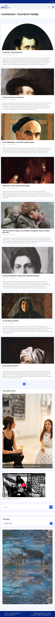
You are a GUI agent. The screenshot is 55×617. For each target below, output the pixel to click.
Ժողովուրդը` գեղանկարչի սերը (12, 52)
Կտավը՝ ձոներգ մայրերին (10, 321)
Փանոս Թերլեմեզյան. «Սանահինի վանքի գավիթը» (18, 142)
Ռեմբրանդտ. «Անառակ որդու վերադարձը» (16, 185)
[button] (3, 431)
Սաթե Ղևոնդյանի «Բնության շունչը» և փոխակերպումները (22, 466)
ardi (5, 54)
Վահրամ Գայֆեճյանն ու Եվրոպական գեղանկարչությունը (20, 276)
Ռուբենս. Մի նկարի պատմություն (13, 97)
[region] (27, 431)
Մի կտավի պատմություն (10, 366)
